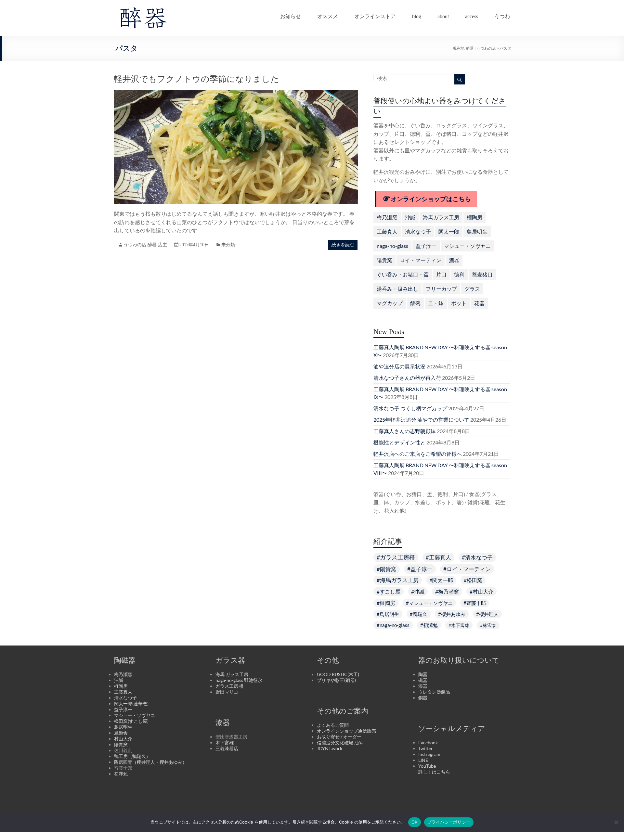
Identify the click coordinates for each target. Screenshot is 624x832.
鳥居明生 (477, 231)
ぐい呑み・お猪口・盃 (403, 274)
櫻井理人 (489, 614)
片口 (441, 274)
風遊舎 (121, 733)
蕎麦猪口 (482, 274)
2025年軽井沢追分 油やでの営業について (421, 419)
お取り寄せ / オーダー (339, 736)
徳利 (459, 274)
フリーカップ (441, 289)
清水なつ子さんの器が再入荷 (407, 378)
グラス (472, 289)
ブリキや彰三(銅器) (336, 680)
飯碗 (415, 303)
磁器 (422, 680)
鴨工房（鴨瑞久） (132, 756)
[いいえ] (616, 822)
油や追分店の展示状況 (399, 366)
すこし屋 (390, 591)
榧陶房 (474, 217)
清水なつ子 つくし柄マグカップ (410, 408)
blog (416, 15)
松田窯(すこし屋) (131, 721)
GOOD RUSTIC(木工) (338, 674)
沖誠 (410, 217)
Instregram (429, 754)
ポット (459, 303)
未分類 (228, 244)
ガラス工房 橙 (229, 686)
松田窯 (474, 580)
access (471, 15)
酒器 (454, 260)
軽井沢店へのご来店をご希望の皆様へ (417, 454)
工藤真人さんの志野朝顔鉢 (404, 431)
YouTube (427, 766)
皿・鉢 (436, 303)
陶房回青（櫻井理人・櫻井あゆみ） (150, 762)
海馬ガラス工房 (441, 217)
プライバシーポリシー (449, 822)
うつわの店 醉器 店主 (145, 244)
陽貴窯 (384, 260)
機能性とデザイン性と (399, 442)
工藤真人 (387, 231)
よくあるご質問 (333, 725)
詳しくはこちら (434, 771)
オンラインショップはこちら (431, 199)
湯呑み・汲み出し (397, 289)
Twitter (425, 748)
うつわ (502, 15)
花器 (479, 303)
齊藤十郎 (476, 603)
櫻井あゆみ (453, 614)
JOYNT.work (329, 748)
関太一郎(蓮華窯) (131, 703)
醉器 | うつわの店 (481, 48)
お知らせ (290, 15)
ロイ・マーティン (420, 260)
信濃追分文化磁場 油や (340, 742)
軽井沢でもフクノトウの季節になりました (196, 79)
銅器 (422, 697)
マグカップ (390, 303)
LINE (423, 760)
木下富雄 (460, 625)
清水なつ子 (418, 231)
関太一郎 (448, 231)
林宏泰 (489, 625)
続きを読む (343, 244)
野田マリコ (226, 692)
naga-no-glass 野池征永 (238, 680)
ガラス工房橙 (397, 557)
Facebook (428, 742)
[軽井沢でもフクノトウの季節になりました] (236, 93)
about (443, 15)
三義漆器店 (226, 748)
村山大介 (483, 591)
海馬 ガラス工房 (231, 674)
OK (414, 822)
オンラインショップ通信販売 (346, 731)
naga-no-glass (392, 246)
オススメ (327, 15)
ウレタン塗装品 (434, 692)
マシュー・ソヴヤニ (467, 246)
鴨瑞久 (420, 614)
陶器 (422, 674)
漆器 (422, 686)
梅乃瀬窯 (387, 217)
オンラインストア (375, 15)
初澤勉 (430, 625)
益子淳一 (426, 246)
